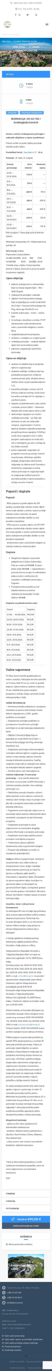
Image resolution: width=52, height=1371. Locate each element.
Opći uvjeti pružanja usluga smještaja (21, 1343)
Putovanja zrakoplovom (32, 113)
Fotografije (12, 1208)
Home (5, 34)
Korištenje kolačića (13, 1350)
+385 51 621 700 (14, 1292)
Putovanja (14, 34)
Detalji (9, 74)
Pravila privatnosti (13, 1346)
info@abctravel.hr (15, 1302)
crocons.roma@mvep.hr (28, 1024)
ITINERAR (10, 1193)
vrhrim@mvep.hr (25, 976)
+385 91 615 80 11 (14, 1297)
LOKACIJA (10, 1201)
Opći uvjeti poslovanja (15, 1336)
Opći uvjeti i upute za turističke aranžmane (24, 1339)
